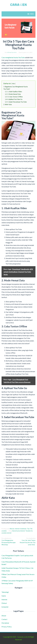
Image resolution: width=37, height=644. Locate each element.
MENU (32, 14)
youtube (4, 531)
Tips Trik (29, 528)
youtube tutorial (6, 533)
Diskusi (4, 603)
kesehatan (23, 528)
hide (13, 83)
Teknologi (5, 592)
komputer (5, 607)
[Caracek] (18, 4)
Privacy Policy (7, 627)
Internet (4, 599)
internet (17, 528)
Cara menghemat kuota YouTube (13, 57)
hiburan (12, 528)
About (4, 616)
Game (4, 596)
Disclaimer (5, 623)
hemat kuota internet (18, 531)
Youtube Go (29, 531)
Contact (4, 619)
